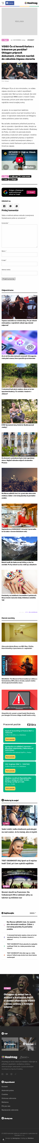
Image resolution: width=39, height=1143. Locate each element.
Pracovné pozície (12, 724)
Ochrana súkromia (9, 1098)
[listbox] (29, 913)
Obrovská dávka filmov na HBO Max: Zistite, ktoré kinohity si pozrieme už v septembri (18, 647)
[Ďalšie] (35, 1044)
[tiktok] (15, 1074)
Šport (5, 40)
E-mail (4, 260)
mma (5, 179)
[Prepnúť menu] (3, 3)
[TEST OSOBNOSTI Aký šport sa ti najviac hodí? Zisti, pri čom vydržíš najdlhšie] (19, 847)
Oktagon (13, 179)
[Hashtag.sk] (31, 3)
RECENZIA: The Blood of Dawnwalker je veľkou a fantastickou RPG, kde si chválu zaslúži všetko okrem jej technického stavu (19, 681)
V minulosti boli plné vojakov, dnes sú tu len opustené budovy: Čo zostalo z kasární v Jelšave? (22, 937)
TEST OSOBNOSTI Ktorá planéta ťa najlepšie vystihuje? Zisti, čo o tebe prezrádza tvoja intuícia (22, 946)
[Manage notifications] (3, 1139)
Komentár (5, 223)
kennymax (16, 1138)
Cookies (5, 1094)
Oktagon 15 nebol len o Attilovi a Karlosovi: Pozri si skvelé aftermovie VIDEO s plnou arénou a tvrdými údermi (19, 1000)
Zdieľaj (11, 3)
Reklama (5, 1102)
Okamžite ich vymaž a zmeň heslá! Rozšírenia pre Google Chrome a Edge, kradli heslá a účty (19, 714)
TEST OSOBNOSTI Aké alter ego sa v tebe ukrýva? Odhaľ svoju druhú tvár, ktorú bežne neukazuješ (22, 955)
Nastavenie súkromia (10, 1110)
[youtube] (7, 1074)
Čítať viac (11, 1015)
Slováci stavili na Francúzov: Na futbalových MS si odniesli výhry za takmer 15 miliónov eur (17, 895)
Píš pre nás (6, 1106)
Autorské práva (8, 1090)
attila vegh (15, 176)
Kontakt (5, 1086)
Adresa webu (6, 269)
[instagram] (11, 1074)
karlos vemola (26, 176)
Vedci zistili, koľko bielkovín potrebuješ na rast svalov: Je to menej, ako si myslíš (19, 830)
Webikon (31, 1138)
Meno (4, 251)
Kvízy (6, 855)
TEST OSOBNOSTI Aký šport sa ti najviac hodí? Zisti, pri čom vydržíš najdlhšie (19, 862)
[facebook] (2, 1074)
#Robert (30, 40)
